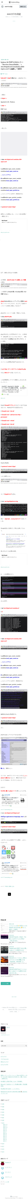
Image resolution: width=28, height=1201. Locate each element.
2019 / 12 (5, 1124)
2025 (3, 1106)
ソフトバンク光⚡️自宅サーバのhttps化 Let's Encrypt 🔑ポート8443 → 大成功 (18, 927)
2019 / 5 (5, 1135)
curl (3, 369)
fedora (7, 780)
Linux (6, 74)
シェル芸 (7, 1181)
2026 (3, 1104)
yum (26, 301)
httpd (3, 98)
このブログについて (5, 1035)
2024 (3, 1109)
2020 (3, 1120)
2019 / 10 (5, 1127)
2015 (3, 1151)
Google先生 (4, 528)
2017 (3, 1146)
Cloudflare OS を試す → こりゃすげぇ (10, 1088)
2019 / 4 (5, 1136)
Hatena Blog (12, 1198)
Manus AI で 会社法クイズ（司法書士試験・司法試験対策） (14, 1085)
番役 (3, 216)
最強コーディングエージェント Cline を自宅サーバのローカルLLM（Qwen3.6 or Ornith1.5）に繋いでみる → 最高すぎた (14, 1076)
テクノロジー (8, 1172)
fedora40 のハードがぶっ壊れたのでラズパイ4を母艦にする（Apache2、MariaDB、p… (18, 959)
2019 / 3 (5, 1138)
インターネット (8, 1167)
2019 (3, 1123)
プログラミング (8, 1177)
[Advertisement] (14, 39)
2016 (3, 1149)
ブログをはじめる (5, 1059)
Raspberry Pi (8, 1162)
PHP (3, 74)
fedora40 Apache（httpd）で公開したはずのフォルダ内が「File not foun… (17, 939)
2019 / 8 (5, 1130)
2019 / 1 (5, 1141)
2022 (3, 1115)
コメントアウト (6, 175)
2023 (3, 1112)
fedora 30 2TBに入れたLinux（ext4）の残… (16, 1010)
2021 (3, 1117)
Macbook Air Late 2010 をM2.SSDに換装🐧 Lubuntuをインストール (14, 1092)
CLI (5, 313)
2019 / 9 (5, 1129)
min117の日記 (8, 6)
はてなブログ (4, 1056)
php (3, 105)
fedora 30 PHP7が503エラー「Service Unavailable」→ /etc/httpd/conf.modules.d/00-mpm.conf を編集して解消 (13, 65)
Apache (3, 102)
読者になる (23, 6)
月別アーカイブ (5, 1100)
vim (3, 159)
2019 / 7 (5, 1132)
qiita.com (3, 398)
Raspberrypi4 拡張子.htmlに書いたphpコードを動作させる (18, 949)
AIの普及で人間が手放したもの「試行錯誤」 (12, 1081)
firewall (7, 405)
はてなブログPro (4, 1064)
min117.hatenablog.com (6, 809)
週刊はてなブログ (5, 1061)
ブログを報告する (19, 1198)
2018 (3, 1143)
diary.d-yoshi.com (5, 232)
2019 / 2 (5, 1139)
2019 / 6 (5, 1133)
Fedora (12, 102)
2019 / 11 (5, 1126)
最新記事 (3, 1071)
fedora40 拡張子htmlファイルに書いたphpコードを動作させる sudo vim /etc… (18, 971)
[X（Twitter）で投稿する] (9, 894)
